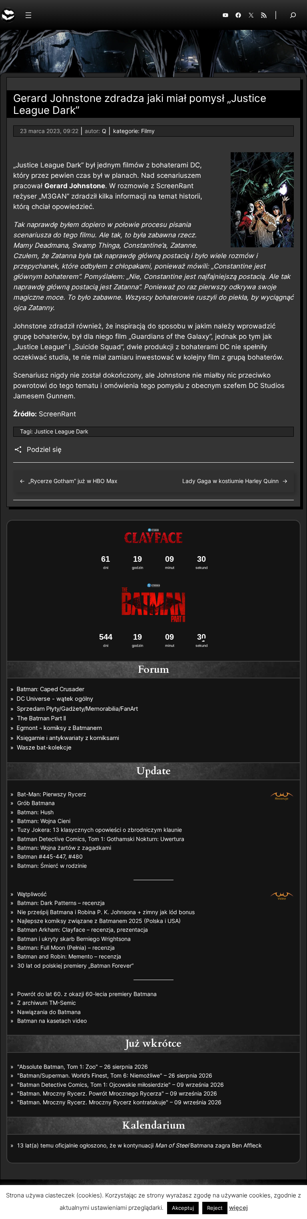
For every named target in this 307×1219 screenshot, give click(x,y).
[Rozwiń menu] (28, 15)
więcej (238, 1207)
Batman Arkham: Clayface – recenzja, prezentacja (82, 929)
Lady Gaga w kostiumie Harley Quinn (230, 480)
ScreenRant (57, 414)
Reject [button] (215, 1208)
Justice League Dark (61, 431)
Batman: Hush (35, 812)
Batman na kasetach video (52, 1020)
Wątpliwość (32, 894)
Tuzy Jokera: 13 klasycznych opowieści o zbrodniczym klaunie (99, 829)
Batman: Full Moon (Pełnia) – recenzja (66, 947)
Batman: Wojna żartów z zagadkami (64, 847)
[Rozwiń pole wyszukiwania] (293, 15)
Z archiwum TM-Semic (46, 1002)
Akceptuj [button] (183, 1208)
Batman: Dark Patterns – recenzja (61, 902)
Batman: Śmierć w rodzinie (52, 865)
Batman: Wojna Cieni (43, 820)
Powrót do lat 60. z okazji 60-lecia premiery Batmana (87, 993)
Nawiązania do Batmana (49, 1011)
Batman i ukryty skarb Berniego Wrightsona (74, 938)
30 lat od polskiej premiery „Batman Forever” (75, 965)
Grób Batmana (36, 802)
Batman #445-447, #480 (50, 856)
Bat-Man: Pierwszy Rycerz (51, 794)
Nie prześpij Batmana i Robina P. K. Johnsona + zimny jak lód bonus (106, 912)
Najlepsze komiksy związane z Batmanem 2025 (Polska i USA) (99, 920)
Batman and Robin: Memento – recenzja (69, 956)
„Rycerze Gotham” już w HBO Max (73, 480)
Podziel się (44, 449)
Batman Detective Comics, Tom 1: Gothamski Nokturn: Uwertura (100, 838)
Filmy (148, 130)
